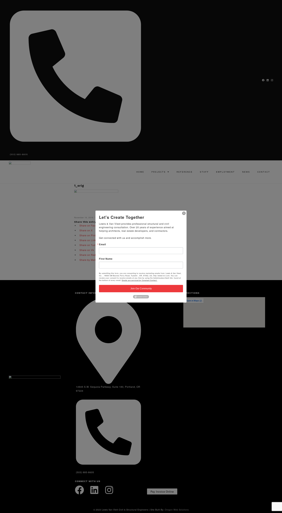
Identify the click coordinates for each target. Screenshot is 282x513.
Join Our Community (141, 288)
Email (102, 244)
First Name (106, 258)
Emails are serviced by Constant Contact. (139, 280)
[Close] (184, 213)
